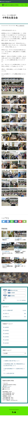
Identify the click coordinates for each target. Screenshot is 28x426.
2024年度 (6, 333)
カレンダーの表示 (21, 300)
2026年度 (6, 327)
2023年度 (6, 336)
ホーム (4, 15)
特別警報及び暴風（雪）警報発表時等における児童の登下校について (14, 364)
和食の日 (4, 239)
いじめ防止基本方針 (9, 373)
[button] (4, 300)
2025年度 (6, 330)
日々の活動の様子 (11, 15)
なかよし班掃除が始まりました (7, 266)
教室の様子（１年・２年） (20, 266)
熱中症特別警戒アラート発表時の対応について (14, 369)
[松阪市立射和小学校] (10, 4)
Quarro (17, 409)
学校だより (15, 316)
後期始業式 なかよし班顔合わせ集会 (20, 252)
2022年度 (6, 340)
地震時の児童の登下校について (12, 360)
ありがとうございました (7, 253)
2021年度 (6, 343)
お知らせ (15, 313)
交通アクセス (7, 386)
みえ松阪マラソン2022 (20, 239)
